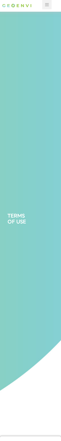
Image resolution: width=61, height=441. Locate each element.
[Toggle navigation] (47, 4)
